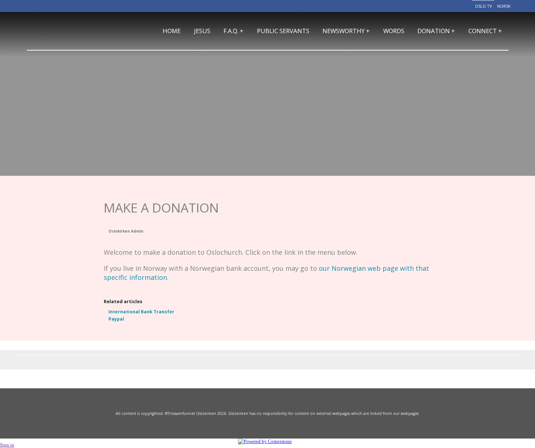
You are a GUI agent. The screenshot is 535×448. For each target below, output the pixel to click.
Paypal (116, 319)
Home (172, 31)
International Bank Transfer (141, 312)
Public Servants (283, 31)
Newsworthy (346, 31)
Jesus (202, 31)
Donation (436, 31)
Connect (485, 31)
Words (393, 31)
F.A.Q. (233, 31)
